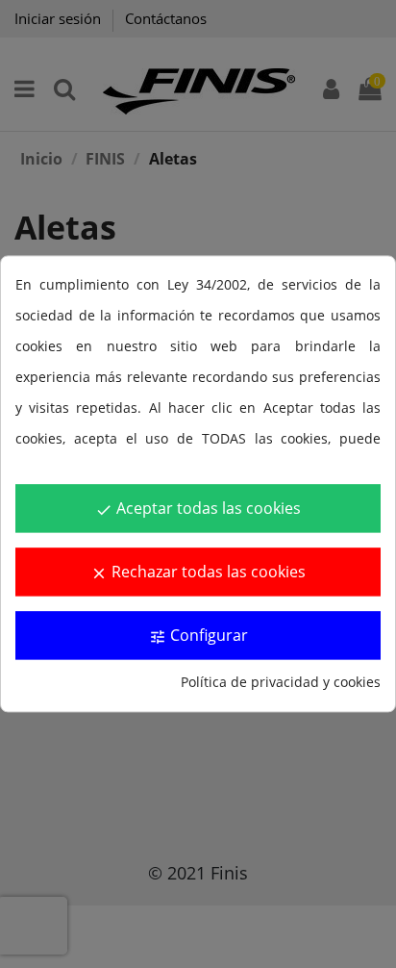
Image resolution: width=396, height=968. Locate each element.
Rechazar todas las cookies (198, 572)
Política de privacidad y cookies (281, 683)
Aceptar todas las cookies (198, 509)
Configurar (198, 636)
